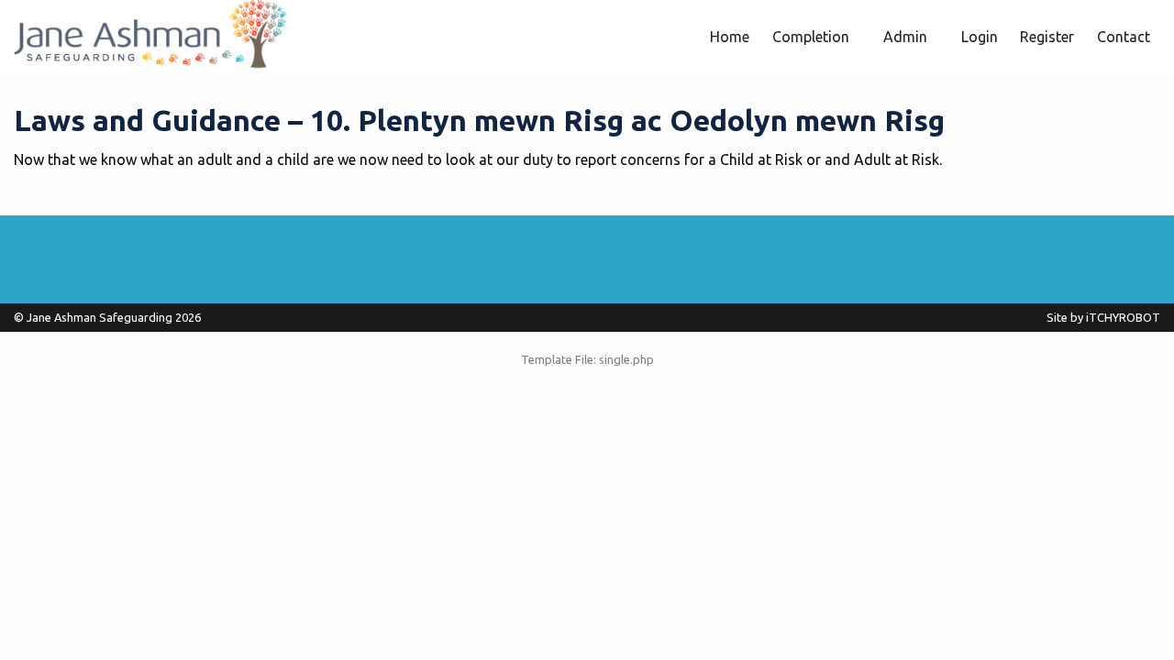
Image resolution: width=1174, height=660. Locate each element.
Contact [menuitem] (1123, 36)
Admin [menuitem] (905, 36)
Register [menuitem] (1047, 36)
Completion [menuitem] (810, 36)
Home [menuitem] (729, 36)
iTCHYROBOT (1123, 317)
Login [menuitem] (979, 36)
